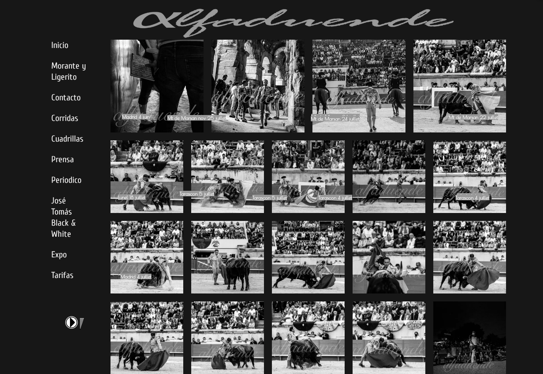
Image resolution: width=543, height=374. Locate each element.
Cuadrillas (67, 139)
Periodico (66, 180)
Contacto (66, 97)
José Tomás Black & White (63, 217)
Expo (59, 254)
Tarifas (62, 275)
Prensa (62, 159)
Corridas (64, 118)
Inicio (59, 45)
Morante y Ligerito (68, 71)
